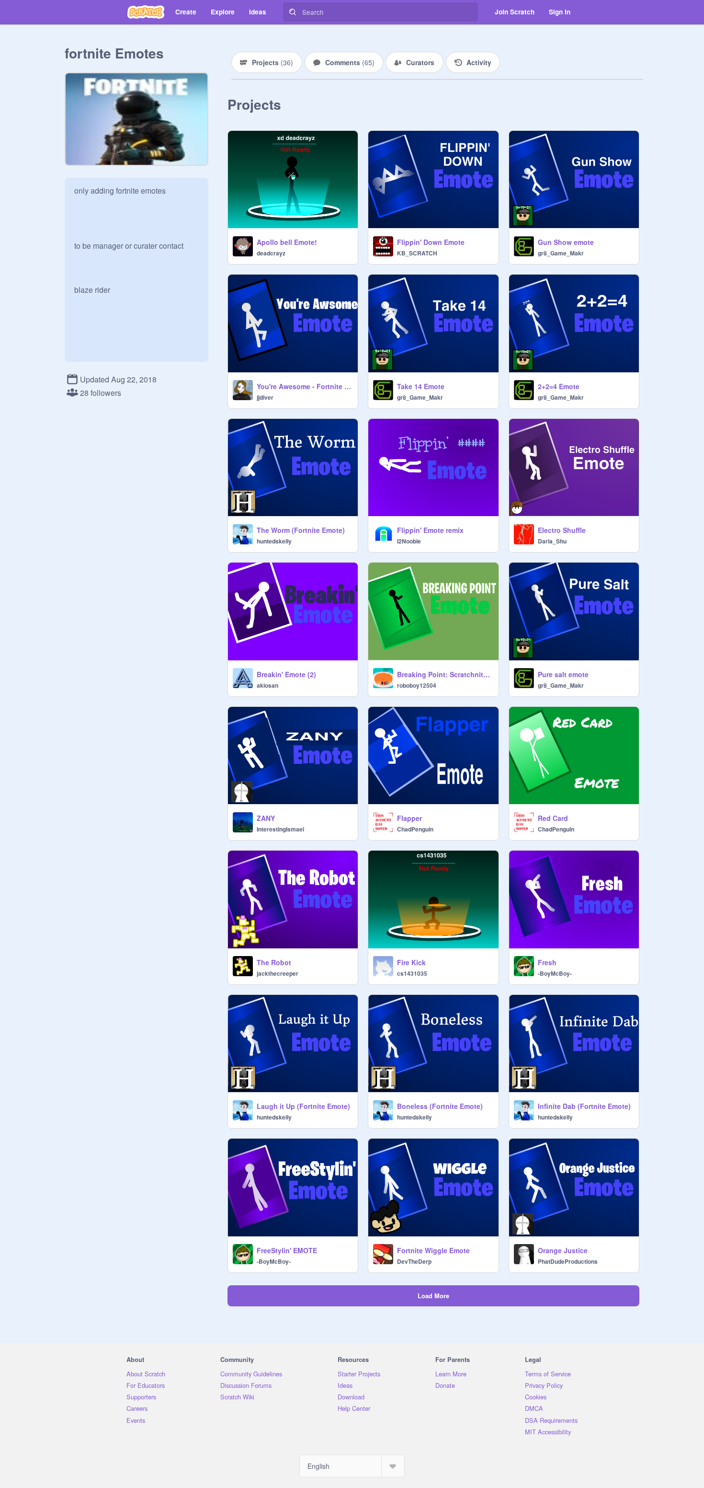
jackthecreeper (277, 973)
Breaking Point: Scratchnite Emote (444, 674)
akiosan (267, 685)
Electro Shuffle (562, 530)
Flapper (409, 818)
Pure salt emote (563, 674)
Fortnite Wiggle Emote (433, 1250)
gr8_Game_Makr (561, 253)
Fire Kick (411, 962)
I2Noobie (409, 541)
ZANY (266, 818)
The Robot (274, 962)
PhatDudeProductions (568, 1261)
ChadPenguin (415, 829)
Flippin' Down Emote (431, 242)
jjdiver (265, 397)
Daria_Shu (552, 541)
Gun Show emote (566, 242)
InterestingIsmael (280, 829)
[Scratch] (145, 12)
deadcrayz (271, 253)
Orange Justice (563, 1250)
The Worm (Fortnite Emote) (301, 530)
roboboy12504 (416, 685)
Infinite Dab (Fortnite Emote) (584, 1106)
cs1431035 (412, 973)
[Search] (292, 12)
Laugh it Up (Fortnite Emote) (303, 1106)
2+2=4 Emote (558, 386)
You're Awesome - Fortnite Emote (304, 386)
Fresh (547, 962)
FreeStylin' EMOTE (287, 1250)
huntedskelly (274, 541)
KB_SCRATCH (417, 253)
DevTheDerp (414, 1261)
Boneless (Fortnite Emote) (440, 1106)
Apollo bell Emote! (287, 242)
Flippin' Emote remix (430, 530)
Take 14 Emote (420, 386)
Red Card (553, 818)
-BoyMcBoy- (555, 973)
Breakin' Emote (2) (286, 674)
